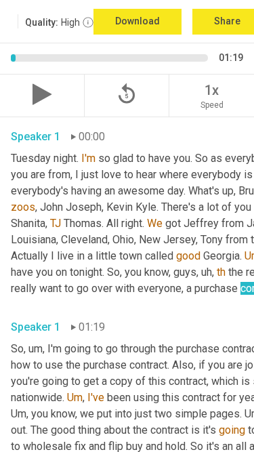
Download (137, 21)
